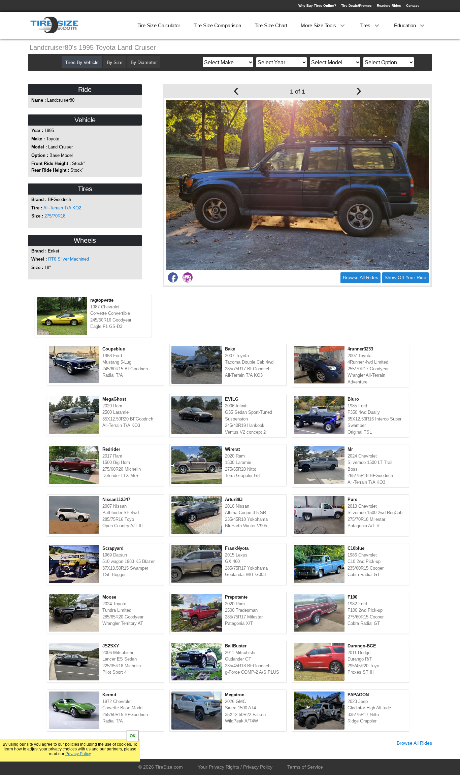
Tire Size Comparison (217, 25)
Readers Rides (389, 5)
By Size (115, 62)
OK (133, 736)
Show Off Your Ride (405, 277)
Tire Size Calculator (158, 25)
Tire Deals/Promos (356, 5)
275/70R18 (54, 215)
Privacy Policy (78, 753)
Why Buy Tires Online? (317, 5)
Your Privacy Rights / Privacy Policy (235, 767)
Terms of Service (305, 767)
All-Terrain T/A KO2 (62, 207)
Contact (412, 5)
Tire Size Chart (271, 25)
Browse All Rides (360, 277)
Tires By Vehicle (82, 62)
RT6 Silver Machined (68, 259)
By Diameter (144, 62)
